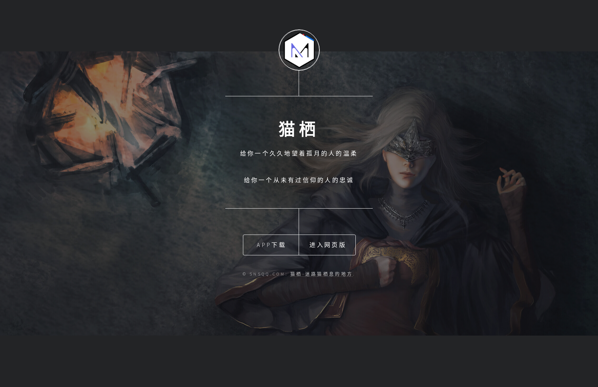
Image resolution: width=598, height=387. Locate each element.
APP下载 (271, 245)
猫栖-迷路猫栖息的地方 (321, 273)
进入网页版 (327, 245)
